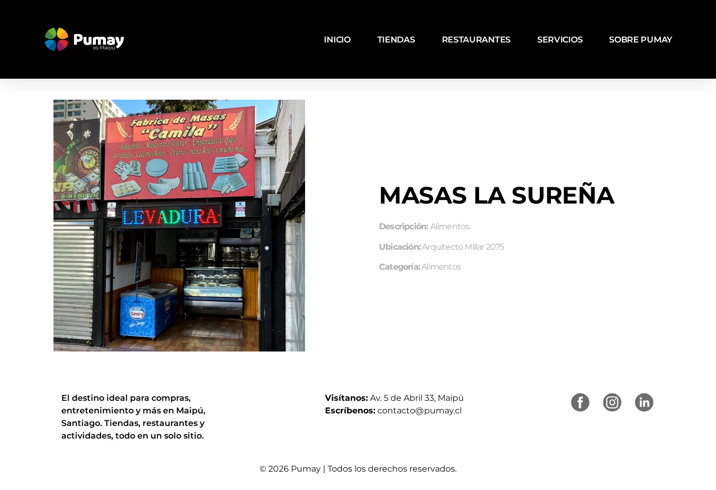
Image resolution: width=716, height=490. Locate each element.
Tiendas (396, 40)
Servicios (559, 40)
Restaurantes (476, 40)
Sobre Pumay (640, 40)
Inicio (337, 40)
